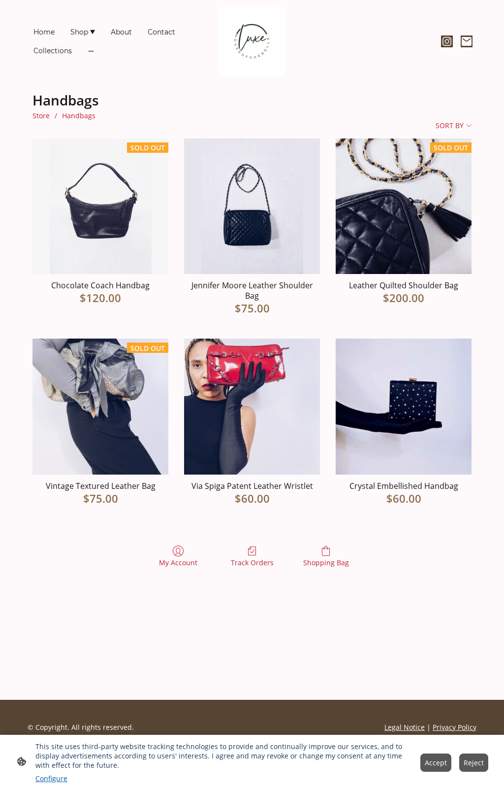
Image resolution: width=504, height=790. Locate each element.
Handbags (78, 115)
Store (41, 115)
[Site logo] (252, 41)
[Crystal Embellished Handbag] (404, 407)
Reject (474, 762)
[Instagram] (447, 41)
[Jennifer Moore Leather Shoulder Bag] (252, 206)
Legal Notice (404, 727)
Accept (436, 762)
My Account (178, 562)
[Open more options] (91, 51)
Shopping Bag (326, 562)
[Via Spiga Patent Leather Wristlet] (252, 407)
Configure (51, 778)
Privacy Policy (454, 727)
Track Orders (252, 562)
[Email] (466, 41)
